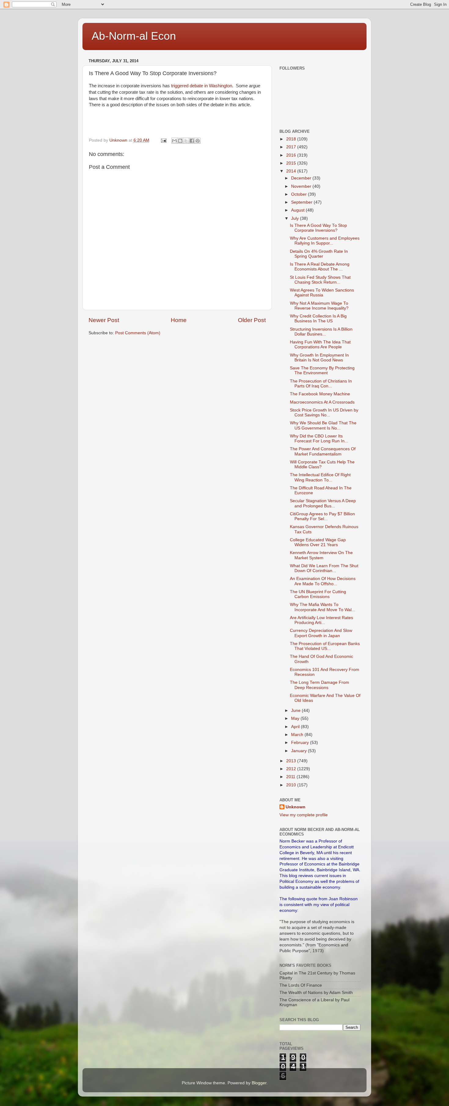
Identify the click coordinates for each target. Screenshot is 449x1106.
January (299, 751)
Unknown (295, 807)
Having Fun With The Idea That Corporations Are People (320, 344)
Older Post (252, 320)
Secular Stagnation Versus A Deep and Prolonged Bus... (323, 503)
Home (179, 320)
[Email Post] (163, 140)
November (301, 186)
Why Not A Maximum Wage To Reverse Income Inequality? (319, 305)
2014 (291, 171)
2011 (291, 776)
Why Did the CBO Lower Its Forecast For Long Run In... (319, 438)
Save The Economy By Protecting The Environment (322, 370)
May (296, 718)
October (299, 194)
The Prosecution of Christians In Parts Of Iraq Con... (321, 383)
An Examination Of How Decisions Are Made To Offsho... (323, 581)
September (302, 202)
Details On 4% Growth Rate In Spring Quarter (319, 254)
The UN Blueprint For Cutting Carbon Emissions (318, 594)
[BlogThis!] (180, 141)
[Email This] (174, 141)
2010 (291, 785)
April (296, 726)
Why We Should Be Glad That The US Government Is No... (323, 425)
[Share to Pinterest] (198, 141)
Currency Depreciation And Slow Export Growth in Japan (321, 633)
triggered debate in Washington (201, 85)
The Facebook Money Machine (320, 394)
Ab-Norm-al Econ (134, 36)
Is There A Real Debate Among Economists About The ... (319, 266)
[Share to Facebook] (192, 141)
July (295, 218)
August (298, 210)
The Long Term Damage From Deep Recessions (319, 685)
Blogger (259, 1083)
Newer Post (104, 320)
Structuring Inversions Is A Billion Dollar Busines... (321, 331)
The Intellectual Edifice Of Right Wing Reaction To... (320, 477)
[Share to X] (186, 141)
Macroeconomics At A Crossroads (322, 402)
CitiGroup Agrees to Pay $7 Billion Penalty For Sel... (322, 516)
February (300, 742)
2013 (291, 761)
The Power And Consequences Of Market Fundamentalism (323, 451)
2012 (291, 769)
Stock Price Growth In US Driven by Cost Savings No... (324, 412)
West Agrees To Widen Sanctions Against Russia (322, 292)
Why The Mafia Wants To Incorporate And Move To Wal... (322, 607)
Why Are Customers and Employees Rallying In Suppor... (325, 240)
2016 (291, 155)
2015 (291, 163)
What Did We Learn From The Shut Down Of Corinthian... (324, 568)
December (301, 178)
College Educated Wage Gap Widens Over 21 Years (318, 542)
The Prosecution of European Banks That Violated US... (325, 646)
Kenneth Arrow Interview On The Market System (321, 555)
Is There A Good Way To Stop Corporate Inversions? (318, 228)
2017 (291, 147)
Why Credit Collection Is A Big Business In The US (318, 318)
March (298, 734)
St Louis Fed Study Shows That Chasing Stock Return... (320, 280)
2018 (291, 139)
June (296, 710)
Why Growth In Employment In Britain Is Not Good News (319, 357)
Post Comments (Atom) (137, 333)
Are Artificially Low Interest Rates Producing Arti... (321, 620)
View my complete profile (303, 815)
